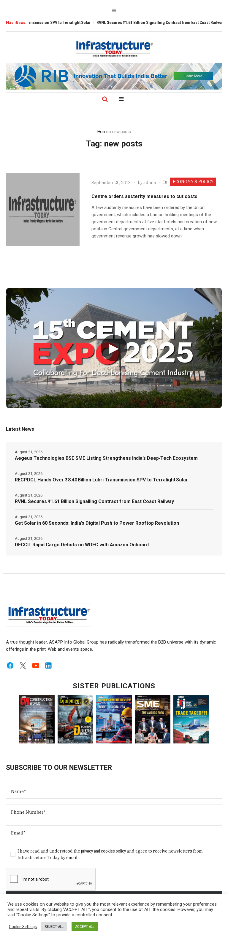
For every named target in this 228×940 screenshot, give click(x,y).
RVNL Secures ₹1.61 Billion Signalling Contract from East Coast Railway (143, 22)
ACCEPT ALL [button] (84, 926)
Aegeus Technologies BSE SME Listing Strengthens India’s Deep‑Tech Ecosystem (106, 458)
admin (149, 182)
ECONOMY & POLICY (193, 181)
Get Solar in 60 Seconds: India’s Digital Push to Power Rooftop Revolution (97, 523)
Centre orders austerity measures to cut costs (144, 196)
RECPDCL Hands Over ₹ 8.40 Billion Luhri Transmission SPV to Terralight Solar (101, 480)
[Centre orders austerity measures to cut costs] (43, 209)
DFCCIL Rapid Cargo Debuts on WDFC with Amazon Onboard (82, 545)
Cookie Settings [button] (23, 926)
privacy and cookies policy (103, 851)
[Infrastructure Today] (114, 49)
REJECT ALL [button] (54, 926)
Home (102, 131)
